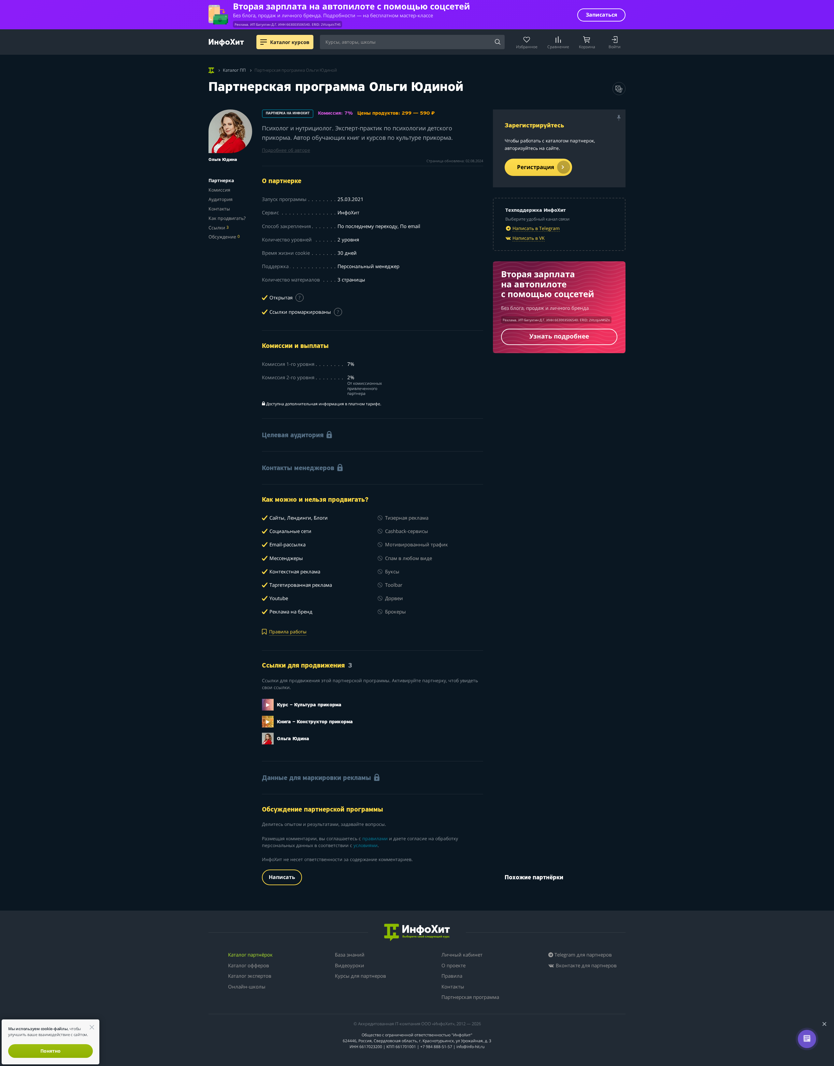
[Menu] (263, 42)
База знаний (350, 954)
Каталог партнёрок (250, 954)
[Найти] (497, 42)
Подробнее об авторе (286, 150)
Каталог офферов (248, 965)
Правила (451, 975)
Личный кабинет (461, 954)
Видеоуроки (349, 965)
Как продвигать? (227, 218)
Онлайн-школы (247, 986)
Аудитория (220, 199)
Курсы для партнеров (360, 975)
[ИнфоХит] (226, 42)
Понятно (50, 1051)
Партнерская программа (470, 997)
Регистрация (535, 167)
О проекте (453, 965)
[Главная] (211, 69)
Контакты (219, 209)
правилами (375, 838)
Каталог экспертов (249, 975)
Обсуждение (224, 237)
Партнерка (221, 180)
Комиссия (219, 190)
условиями (365, 845)
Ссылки (218, 227)
